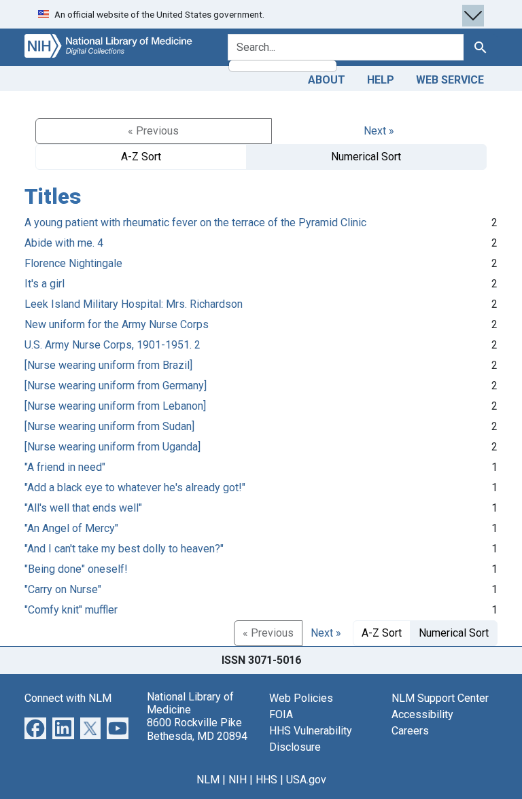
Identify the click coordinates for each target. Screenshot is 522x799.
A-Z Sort (141, 156)
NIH (237, 779)
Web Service (450, 79)
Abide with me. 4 (63, 242)
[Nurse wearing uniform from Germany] (115, 385)
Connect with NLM (67, 698)
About (326, 79)
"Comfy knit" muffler (71, 609)
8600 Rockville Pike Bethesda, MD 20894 (197, 729)
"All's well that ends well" (83, 507)
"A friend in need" (64, 467)
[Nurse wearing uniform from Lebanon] (115, 405)
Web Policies (301, 698)
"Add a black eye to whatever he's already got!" (134, 487)
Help (380, 79)
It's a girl (44, 283)
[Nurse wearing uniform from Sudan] (109, 426)
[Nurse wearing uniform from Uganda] (112, 446)
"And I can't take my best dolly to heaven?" (124, 548)
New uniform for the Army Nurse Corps (116, 324)
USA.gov (306, 779)
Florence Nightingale (73, 263)
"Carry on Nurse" (62, 589)
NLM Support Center (440, 698)
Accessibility (422, 714)
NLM (208, 779)
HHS (266, 779)
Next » (379, 130)
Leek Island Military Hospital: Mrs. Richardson (133, 304)
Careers (410, 730)
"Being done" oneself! (76, 569)
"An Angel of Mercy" (71, 528)
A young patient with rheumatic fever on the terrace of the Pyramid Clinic (195, 222)
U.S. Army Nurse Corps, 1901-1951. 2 (112, 344)
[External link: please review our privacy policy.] (35, 727)
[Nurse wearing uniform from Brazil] (108, 365)
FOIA (281, 714)
